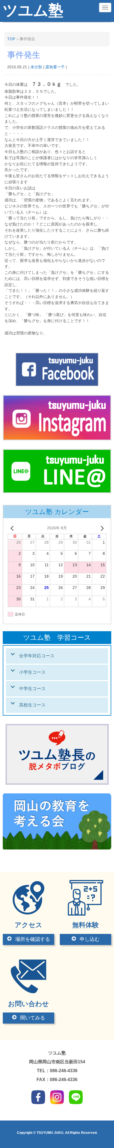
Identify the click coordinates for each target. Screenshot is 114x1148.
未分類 (36, 67)
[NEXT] (101, 528)
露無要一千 (55, 67)
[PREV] (13, 528)
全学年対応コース (37, 655)
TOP (11, 39)
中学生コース (32, 688)
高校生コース (32, 705)
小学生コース (32, 672)
